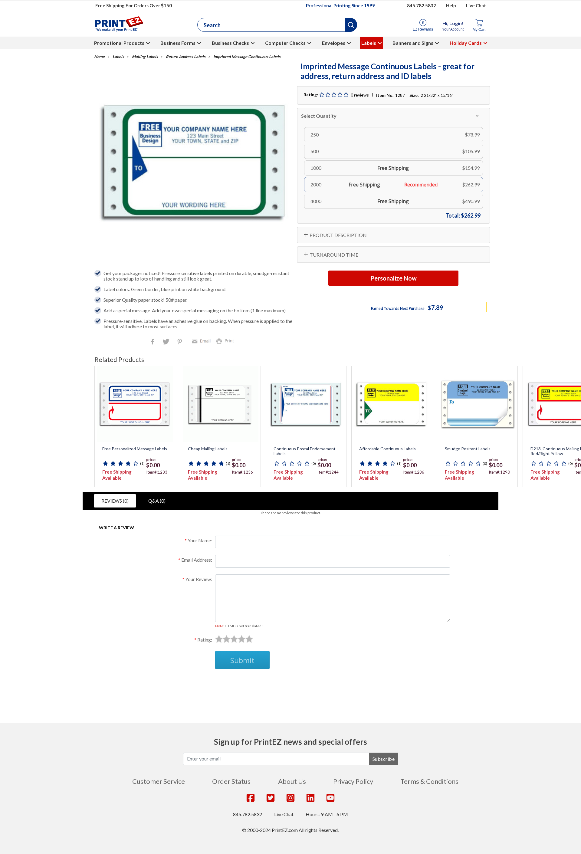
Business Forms (177, 43)
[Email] (202, 340)
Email (202, 340)
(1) (142, 463)
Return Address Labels (185, 56)
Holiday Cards (466, 43)
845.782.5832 (421, 5)
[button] (351, 25)
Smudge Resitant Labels (468, 448)
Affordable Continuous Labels (387, 448)
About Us (292, 781)
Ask (204, 683)
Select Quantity (318, 116)
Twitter (166, 342)
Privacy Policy (353, 781)
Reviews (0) (115, 501)
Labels (368, 43)
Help (451, 5)
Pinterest (180, 342)
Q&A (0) (157, 501)
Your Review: (198, 579)
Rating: (204, 639)
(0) (313, 463)
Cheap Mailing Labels (208, 448)
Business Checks (230, 43)
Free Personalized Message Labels (134, 448)
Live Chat (476, 5)
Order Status (231, 781)
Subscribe (384, 759)
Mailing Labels (145, 56)
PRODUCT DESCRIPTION (338, 235)
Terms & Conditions (429, 781)
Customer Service (158, 781)
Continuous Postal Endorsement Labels (305, 451)
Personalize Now (393, 278)
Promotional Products (119, 43)
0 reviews (360, 95)
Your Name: (200, 540)
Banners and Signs (412, 43)
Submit (242, 660)
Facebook (154, 342)
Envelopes (333, 43)
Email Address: (196, 560)
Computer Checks (285, 43)
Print (226, 340)
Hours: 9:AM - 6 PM (327, 814)
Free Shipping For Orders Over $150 (133, 5)
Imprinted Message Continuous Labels (247, 56)
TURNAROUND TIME (334, 255)
